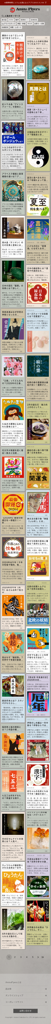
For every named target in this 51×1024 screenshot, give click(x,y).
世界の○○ (25, 20)
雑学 (17, 20)
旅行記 (4, 20)
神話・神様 (21, 23)
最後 (43, 957)
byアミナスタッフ (8, 23)
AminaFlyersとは (13, 982)
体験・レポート (15, 27)
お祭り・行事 (39, 23)
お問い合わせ (25, 1011)
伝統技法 (5, 27)
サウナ (29, 23)
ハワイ (11, 20)
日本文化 (34, 20)
